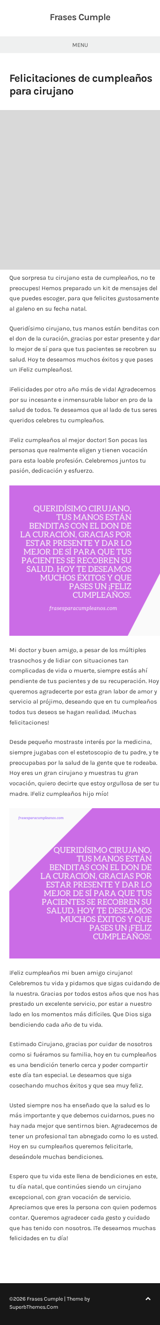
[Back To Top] (148, 1299)
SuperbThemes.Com (33, 1307)
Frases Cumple (80, 17)
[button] (84, 560)
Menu (80, 44)
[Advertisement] (80, 190)
